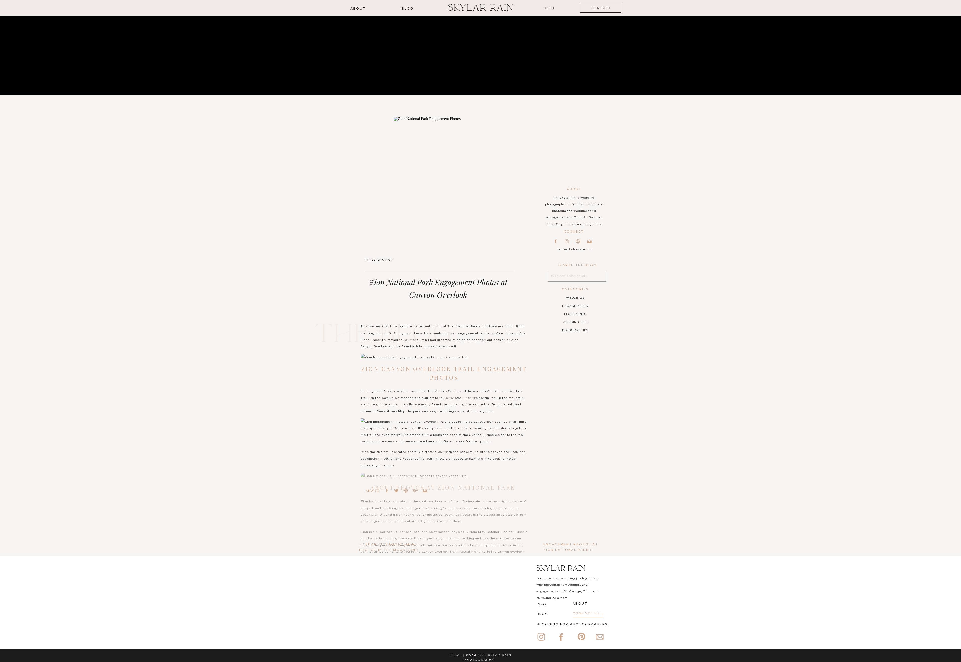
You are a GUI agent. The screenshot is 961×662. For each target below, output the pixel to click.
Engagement (379, 260)
